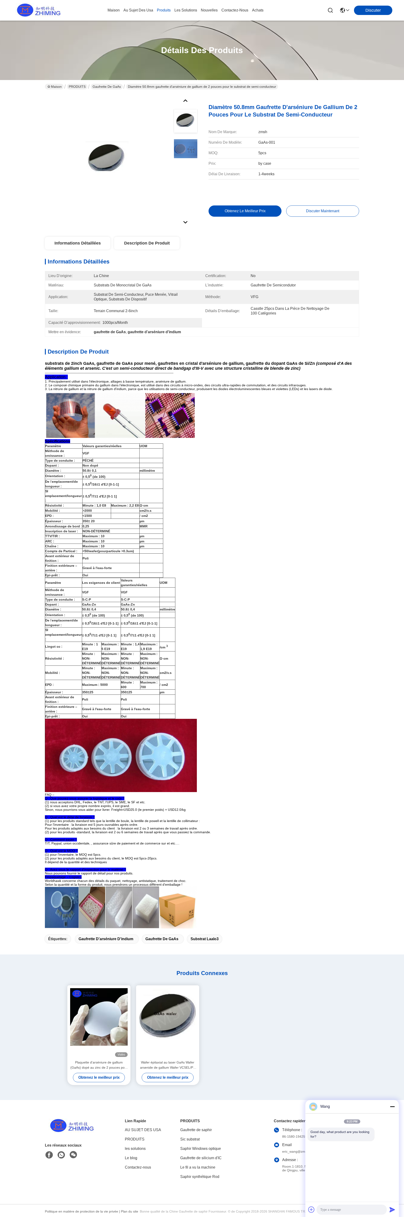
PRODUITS (77, 86)
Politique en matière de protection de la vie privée (81, 1211)
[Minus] (392, 1106)
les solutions (185, 10)
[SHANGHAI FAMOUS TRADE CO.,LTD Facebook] (49, 1155)
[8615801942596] (61, 1155)
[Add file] (311, 1209)
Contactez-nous (138, 1167)
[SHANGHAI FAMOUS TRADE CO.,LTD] (37, 10)
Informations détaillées (77, 243)
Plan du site (129, 1211)
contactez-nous (234, 10)
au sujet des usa (138, 10)
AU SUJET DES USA (143, 1130)
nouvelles (209, 10)
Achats (257, 10)
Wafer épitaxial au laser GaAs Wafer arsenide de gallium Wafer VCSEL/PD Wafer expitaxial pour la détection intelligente (167, 1065)
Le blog (131, 1158)
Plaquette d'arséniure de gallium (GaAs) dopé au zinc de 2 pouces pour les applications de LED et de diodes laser (99, 1065)
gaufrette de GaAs (161, 939)
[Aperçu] (70, 1131)
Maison (114, 10)
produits (164, 10)
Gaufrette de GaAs (107, 86)
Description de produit (147, 243)
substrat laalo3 (205, 939)
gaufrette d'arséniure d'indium (106, 939)
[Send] (392, 1209)
